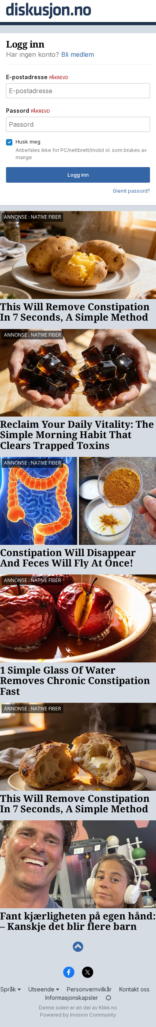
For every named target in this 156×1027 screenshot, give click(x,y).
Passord (28, 110)
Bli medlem (77, 54)
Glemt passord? (131, 191)
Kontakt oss (134, 989)
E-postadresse (37, 77)
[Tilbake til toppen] (78, 947)
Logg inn (78, 174)
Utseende (42, 989)
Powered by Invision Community (78, 1015)
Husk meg (28, 141)
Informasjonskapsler (71, 997)
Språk (9, 989)
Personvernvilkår (89, 989)
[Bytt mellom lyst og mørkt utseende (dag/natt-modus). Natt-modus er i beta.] (108, 997)
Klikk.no (108, 1008)
